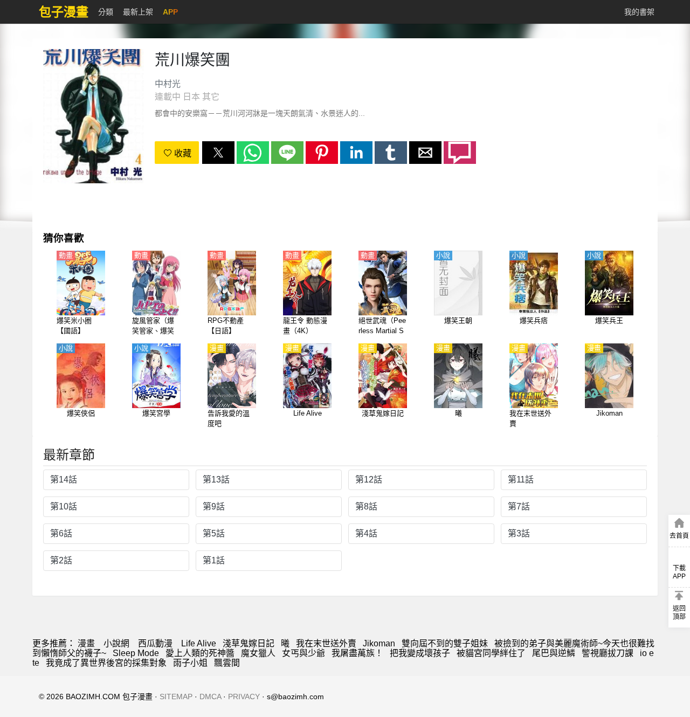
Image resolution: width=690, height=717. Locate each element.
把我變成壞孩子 (420, 653)
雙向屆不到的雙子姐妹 (445, 643)
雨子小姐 (190, 662)
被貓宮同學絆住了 (491, 653)
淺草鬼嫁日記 (248, 643)
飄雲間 (227, 662)
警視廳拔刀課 (607, 653)
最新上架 (138, 12)
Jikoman (379, 643)
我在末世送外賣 (326, 643)
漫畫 (86, 643)
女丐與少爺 (303, 653)
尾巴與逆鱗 (553, 653)
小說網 (116, 643)
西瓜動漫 (155, 643)
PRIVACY (244, 696)
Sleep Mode (136, 653)
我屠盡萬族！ (357, 653)
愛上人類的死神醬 (199, 653)
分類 (105, 12)
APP (170, 12)
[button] (218, 152)
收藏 (181, 153)
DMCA (210, 696)
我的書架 (639, 12)
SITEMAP (176, 696)
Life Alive (198, 643)
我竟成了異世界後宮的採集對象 (106, 662)
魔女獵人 (258, 653)
